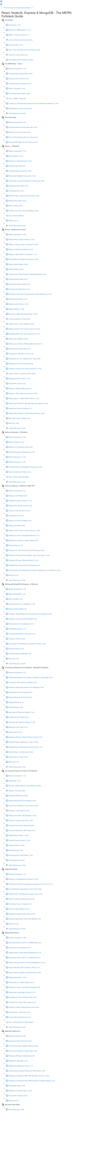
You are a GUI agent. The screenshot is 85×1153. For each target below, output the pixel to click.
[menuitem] (1, 5)
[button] (1, 2)
